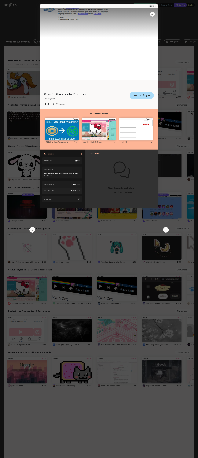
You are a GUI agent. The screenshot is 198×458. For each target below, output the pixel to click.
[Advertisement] (9, 229)
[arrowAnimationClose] (32, 230)
